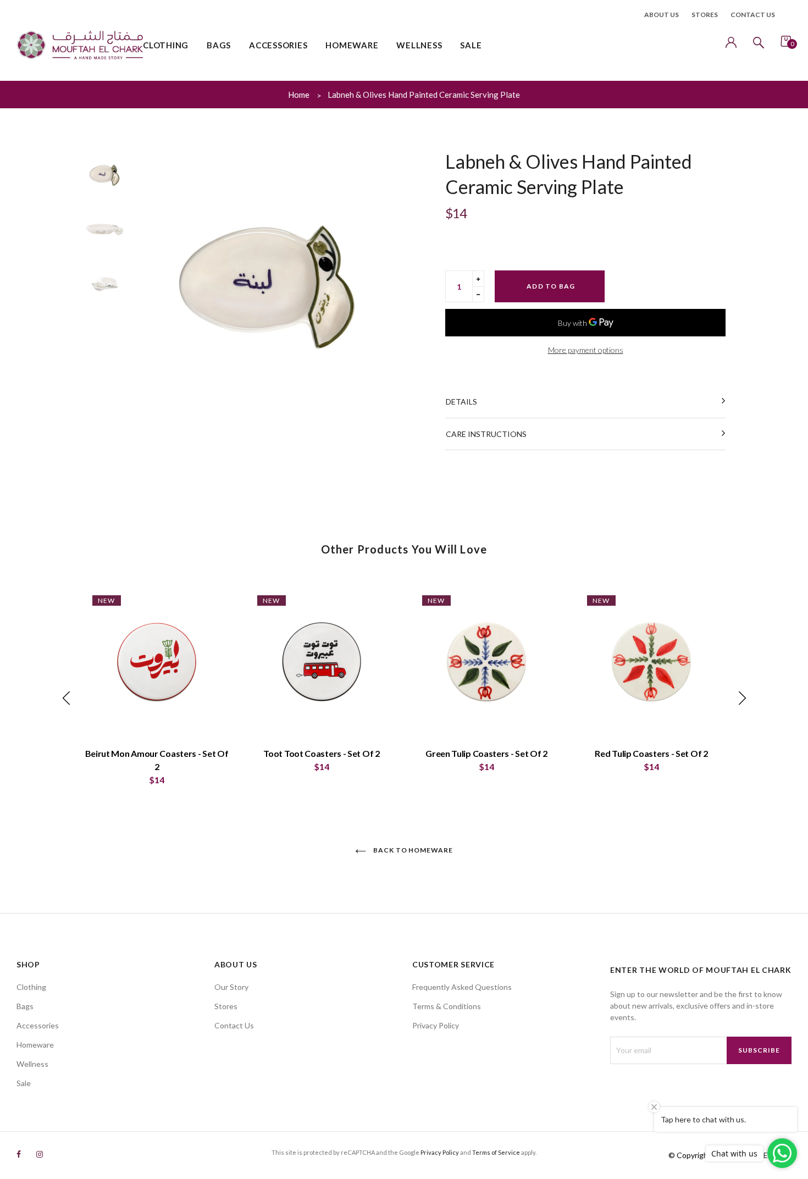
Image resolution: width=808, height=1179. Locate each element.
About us (661, 14)
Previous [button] (151, 282)
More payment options (585, 350)
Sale (23, 1083)
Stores (704, 14)
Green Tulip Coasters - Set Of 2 (486, 753)
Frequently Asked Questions (462, 987)
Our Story (231, 987)
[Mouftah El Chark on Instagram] (39, 1154)
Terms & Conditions (446, 1006)
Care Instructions (486, 434)
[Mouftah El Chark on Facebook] (18, 1154)
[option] (266, 281)
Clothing (31, 987)
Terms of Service (496, 1152)
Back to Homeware (412, 850)
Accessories (37, 1025)
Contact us (752, 14)
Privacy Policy (435, 1025)
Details (461, 401)
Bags (25, 1006)
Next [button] (382, 282)
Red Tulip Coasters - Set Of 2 (651, 753)
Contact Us (234, 1025)
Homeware (35, 1044)
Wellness (32, 1064)
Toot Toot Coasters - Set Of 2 (321, 753)
